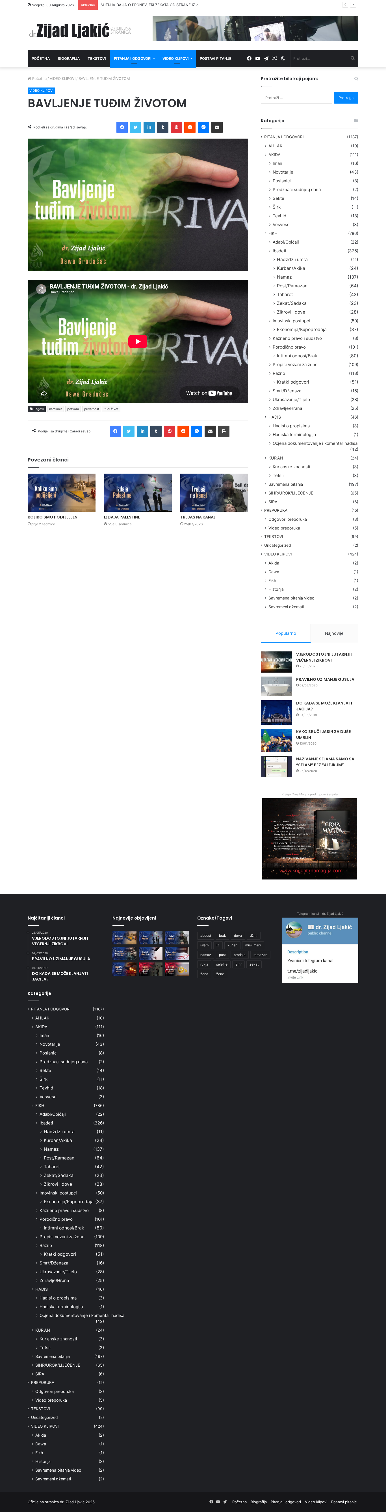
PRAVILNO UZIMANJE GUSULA (325, 679)
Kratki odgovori (293, 382)
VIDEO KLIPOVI (62, 78)
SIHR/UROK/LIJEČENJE (290, 493)
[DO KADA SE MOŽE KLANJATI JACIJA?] (276, 712)
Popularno (286, 633)
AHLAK (275, 145)
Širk (277, 207)
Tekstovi (97, 58)
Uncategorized (277, 545)
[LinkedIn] (149, 127)
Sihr (238, 964)
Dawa (273, 571)
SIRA (272, 501)
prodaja (240, 955)
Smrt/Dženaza (287, 390)
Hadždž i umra (292, 259)
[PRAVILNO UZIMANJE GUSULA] (276, 686)
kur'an (232, 945)
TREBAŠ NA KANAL (198, 517)
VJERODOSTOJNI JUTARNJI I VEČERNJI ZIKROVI (324, 657)
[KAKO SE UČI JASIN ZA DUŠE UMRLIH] (276, 740)
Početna (41, 58)
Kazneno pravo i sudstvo (297, 338)
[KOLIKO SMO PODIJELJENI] (62, 493)
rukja (204, 964)
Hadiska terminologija (294, 434)
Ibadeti (279, 250)
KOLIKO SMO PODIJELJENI (53, 517)
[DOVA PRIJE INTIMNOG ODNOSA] (124, 969)
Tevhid (279, 215)
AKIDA (274, 154)
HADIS (274, 417)
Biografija (69, 58)
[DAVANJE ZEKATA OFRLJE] (151, 953)
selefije (221, 964)
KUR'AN (275, 458)
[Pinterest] (176, 127)
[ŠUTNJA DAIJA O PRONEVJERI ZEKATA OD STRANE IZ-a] (124, 953)
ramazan (260, 955)
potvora (73, 409)
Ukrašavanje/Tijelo (291, 399)
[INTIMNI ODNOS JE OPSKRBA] (177, 953)
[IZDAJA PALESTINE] (138, 493)
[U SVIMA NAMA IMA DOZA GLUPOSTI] (177, 969)
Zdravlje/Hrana (287, 408)
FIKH (272, 233)
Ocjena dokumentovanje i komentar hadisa (315, 443)
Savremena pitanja (285, 484)
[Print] (223, 431)
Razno (279, 373)
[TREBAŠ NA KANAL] (214, 493)
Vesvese (281, 224)
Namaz (284, 277)
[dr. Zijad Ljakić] (80, 30)
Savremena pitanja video (291, 598)
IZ (218, 945)
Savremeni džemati (286, 606)
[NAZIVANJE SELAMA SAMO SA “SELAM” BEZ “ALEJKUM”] (276, 766)
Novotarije (283, 172)
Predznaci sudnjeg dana (297, 189)
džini (253, 935)
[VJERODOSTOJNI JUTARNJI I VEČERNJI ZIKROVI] (276, 662)
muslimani (253, 945)
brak (222, 935)
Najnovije (334, 633)
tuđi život (111, 409)
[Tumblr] (162, 127)
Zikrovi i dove (291, 312)
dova (238, 935)
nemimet (55, 409)
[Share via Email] (217, 127)
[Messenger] (203, 127)
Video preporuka (284, 528)
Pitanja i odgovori (132, 58)
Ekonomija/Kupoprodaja (302, 329)
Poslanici (282, 180)
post (222, 955)
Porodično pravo (289, 347)
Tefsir (278, 475)
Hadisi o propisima (291, 425)
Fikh (272, 580)
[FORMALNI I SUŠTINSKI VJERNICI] (151, 969)
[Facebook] (122, 127)
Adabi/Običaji (286, 242)
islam (204, 945)
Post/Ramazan (292, 285)
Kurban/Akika (291, 268)
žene (220, 974)
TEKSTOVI (273, 536)
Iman (277, 163)
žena (204, 974)
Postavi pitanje (215, 58)
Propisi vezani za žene (295, 364)
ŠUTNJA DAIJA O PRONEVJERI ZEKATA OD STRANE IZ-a (149, 5)
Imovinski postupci (291, 320)
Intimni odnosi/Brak (297, 355)
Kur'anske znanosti (291, 466)
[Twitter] (135, 127)
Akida (273, 563)
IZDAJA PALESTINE (122, 517)
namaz (205, 955)
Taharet (285, 294)
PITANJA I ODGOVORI (284, 137)
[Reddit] (190, 127)
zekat (254, 964)
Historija (276, 589)
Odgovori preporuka (287, 519)
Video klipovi (175, 58)
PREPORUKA (275, 510)
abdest (205, 935)
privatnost (91, 409)
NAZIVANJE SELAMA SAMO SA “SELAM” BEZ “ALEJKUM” (325, 762)
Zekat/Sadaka (292, 303)
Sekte (278, 198)
